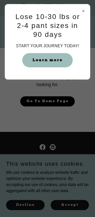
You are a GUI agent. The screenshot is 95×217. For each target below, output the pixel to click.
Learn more (47, 60)
